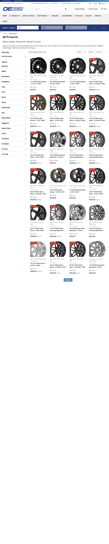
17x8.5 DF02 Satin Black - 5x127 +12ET (77, 191)
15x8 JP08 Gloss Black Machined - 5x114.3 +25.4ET (57, 157)
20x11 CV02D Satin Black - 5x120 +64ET (37, 229)
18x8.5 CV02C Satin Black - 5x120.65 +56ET (97, 83)
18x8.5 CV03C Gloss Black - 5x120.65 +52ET (77, 119)
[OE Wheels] (13, 9)
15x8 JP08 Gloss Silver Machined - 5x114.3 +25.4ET (77, 230)
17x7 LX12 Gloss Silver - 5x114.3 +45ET (38, 264)
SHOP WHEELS (42, 16)
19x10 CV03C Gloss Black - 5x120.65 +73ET (58, 266)
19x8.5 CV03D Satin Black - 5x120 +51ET (57, 119)
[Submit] (32, 9)
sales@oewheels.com (16, 3)
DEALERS (55, 16)
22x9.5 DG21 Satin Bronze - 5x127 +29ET (37, 119)
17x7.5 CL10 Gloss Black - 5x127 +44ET (77, 83)
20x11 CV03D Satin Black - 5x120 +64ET (96, 193)
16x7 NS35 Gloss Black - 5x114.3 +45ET (58, 83)
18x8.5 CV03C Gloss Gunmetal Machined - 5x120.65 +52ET (96, 157)
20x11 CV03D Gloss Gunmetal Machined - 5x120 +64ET (57, 230)
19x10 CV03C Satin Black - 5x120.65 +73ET (77, 266)
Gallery (95, 3)
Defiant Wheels (18, 1)
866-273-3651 (6, 3)
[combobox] (49, 9)
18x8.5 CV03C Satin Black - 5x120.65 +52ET (97, 119)
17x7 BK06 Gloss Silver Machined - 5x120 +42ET (96, 267)
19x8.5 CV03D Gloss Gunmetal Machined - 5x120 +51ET (77, 157)
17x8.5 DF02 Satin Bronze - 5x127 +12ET (57, 191)
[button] (66, 9)
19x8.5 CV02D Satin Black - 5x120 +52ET (37, 156)
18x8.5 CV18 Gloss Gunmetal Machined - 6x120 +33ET (96, 230)
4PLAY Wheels (7, 1)
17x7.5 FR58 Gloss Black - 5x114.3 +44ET (38, 83)
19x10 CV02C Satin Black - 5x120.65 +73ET (38, 193)
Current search (7, 56)
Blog (90, 3)
